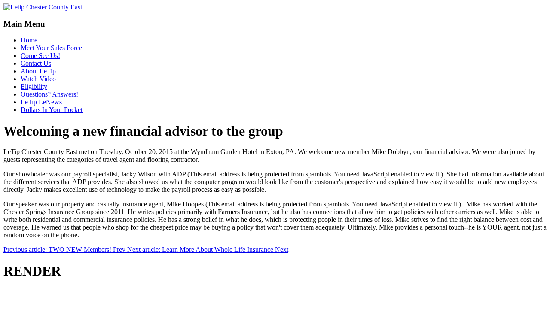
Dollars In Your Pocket (51, 109)
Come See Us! (40, 55)
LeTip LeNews (41, 102)
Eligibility (34, 86)
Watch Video (38, 78)
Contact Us (36, 63)
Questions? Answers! (49, 94)
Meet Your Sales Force (51, 48)
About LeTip (38, 71)
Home (29, 40)
